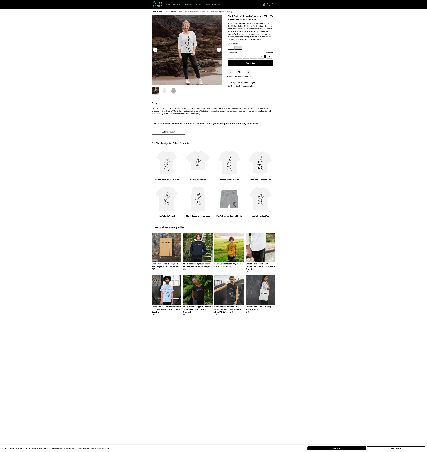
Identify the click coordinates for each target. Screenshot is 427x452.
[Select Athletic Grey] (238, 48)
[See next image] (219, 50)
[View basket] (273, 4)
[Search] (268, 4)
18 (269, 56)
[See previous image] (155, 50)
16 (261, 56)
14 (254, 56)
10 (239, 56)
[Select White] (231, 48)
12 (246, 56)
